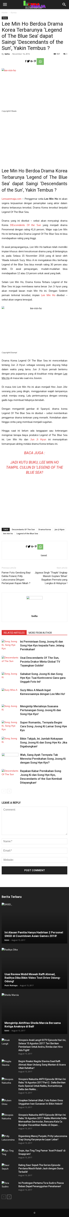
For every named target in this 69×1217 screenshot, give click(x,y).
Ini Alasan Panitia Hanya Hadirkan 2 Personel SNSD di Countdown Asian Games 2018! (34, 934)
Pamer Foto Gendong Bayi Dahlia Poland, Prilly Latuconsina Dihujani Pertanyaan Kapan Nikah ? (16, 578)
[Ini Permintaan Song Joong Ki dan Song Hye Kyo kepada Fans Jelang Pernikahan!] (10, 645)
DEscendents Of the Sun (25, 225)
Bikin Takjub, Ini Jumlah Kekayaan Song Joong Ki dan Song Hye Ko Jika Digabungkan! (43, 742)
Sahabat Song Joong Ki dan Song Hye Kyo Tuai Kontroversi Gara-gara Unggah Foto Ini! (42, 677)
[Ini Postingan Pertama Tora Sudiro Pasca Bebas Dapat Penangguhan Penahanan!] (8, 1186)
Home (5, 12)
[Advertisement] (34, 138)
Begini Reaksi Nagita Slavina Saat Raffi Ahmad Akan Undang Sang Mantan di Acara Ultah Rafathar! (42, 1064)
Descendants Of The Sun (23, 529)
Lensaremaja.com (11, 198)
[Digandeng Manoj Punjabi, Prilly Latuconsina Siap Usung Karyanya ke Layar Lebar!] (8, 1139)
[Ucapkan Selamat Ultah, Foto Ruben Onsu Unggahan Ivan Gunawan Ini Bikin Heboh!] (8, 1104)
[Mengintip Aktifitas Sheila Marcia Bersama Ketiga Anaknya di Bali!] (34, 1013)
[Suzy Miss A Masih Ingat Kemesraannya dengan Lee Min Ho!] (10, 694)
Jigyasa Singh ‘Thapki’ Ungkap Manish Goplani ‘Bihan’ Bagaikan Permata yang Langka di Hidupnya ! (51, 578)
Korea (13, 12)
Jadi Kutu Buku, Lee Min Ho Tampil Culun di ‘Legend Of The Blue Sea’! (34, 467)
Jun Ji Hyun (38, 439)
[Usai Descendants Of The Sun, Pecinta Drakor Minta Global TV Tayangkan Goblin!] (10, 661)
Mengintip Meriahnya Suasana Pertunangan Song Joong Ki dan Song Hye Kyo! (40, 710)
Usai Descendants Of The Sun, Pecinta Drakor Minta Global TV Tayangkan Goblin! (40, 661)
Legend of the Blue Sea (27, 533)
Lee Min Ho (48, 295)
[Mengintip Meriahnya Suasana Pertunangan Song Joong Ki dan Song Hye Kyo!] (10, 710)
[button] (64, 4)
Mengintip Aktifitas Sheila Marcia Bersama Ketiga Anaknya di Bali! (33, 1024)
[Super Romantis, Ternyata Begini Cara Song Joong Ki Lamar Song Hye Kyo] (10, 726)
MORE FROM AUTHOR (40, 632)
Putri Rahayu (11, 985)
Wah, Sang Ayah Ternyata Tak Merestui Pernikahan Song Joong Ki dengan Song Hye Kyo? (43, 758)
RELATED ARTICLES (14, 632)
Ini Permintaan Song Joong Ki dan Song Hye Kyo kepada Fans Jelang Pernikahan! (42, 645)
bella (7, 54)
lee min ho (8, 533)
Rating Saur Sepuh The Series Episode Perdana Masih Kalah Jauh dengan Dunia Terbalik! (40, 1168)
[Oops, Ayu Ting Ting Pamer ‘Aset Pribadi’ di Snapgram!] (8, 1154)
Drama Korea (45, 529)
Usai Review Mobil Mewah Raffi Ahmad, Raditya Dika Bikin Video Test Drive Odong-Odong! (33, 977)
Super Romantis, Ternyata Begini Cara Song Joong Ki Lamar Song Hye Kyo (43, 726)
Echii (7, 940)
